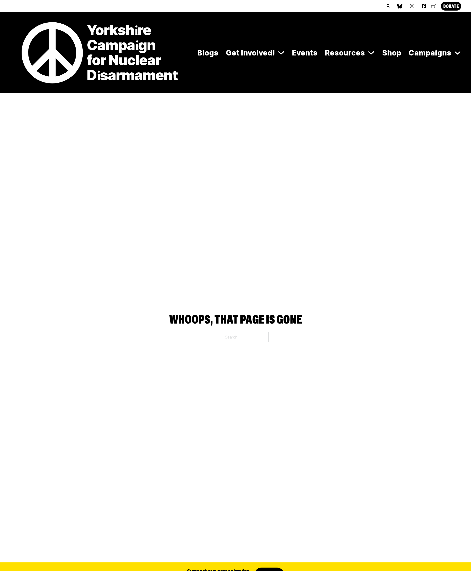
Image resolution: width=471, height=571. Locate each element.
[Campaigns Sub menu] (457, 52)
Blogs (208, 52)
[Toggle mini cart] (433, 6)
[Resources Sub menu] (371, 52)
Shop (391, 52)
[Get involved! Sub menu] (281, 52)
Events (305, 52)
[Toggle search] (388, 6)
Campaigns (430, 52)
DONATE (451, 6)
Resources (345, 52)
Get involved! (250, 52)
